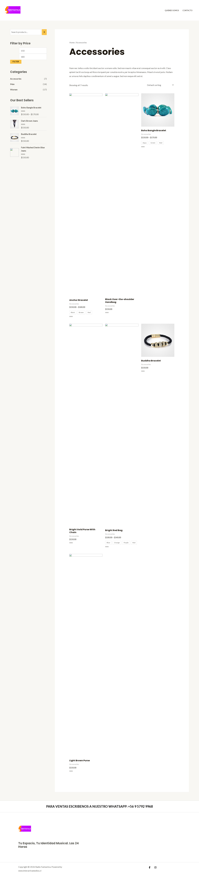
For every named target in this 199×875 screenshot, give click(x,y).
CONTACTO (187, 10)
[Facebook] (149, 867)
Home (72, 42)
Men (12, 84)
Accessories (15, 78)
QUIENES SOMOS (172, 10)
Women (13, 89)
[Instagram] (155, 867)
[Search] (44, 32)
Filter (16, 62)
